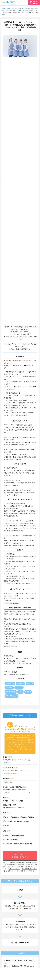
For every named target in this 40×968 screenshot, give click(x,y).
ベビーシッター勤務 (11, 839)
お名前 (7, 757)
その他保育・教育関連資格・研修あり (17, 821)
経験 (6, 831)
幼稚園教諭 (15, 817)
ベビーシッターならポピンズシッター (11, 8)
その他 (20, 801)
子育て (7, 835)
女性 (6, 801)
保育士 (7, 817)
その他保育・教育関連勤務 (13, 844)
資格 (6, 812)
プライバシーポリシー (14, 868)
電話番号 (8, 778)
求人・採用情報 (26, 8)
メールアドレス (10, 768)
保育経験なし (29, 844)
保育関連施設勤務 (18, 835)
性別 (6, 797)
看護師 (31, 817)
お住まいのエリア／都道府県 (14, 787)
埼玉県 (10, 10)
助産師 (24, 817)
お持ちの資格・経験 (9, 805)
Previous (2, 180)
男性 (13, 801)
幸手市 (15, 10)
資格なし (8, 825)
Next (38, 180)
